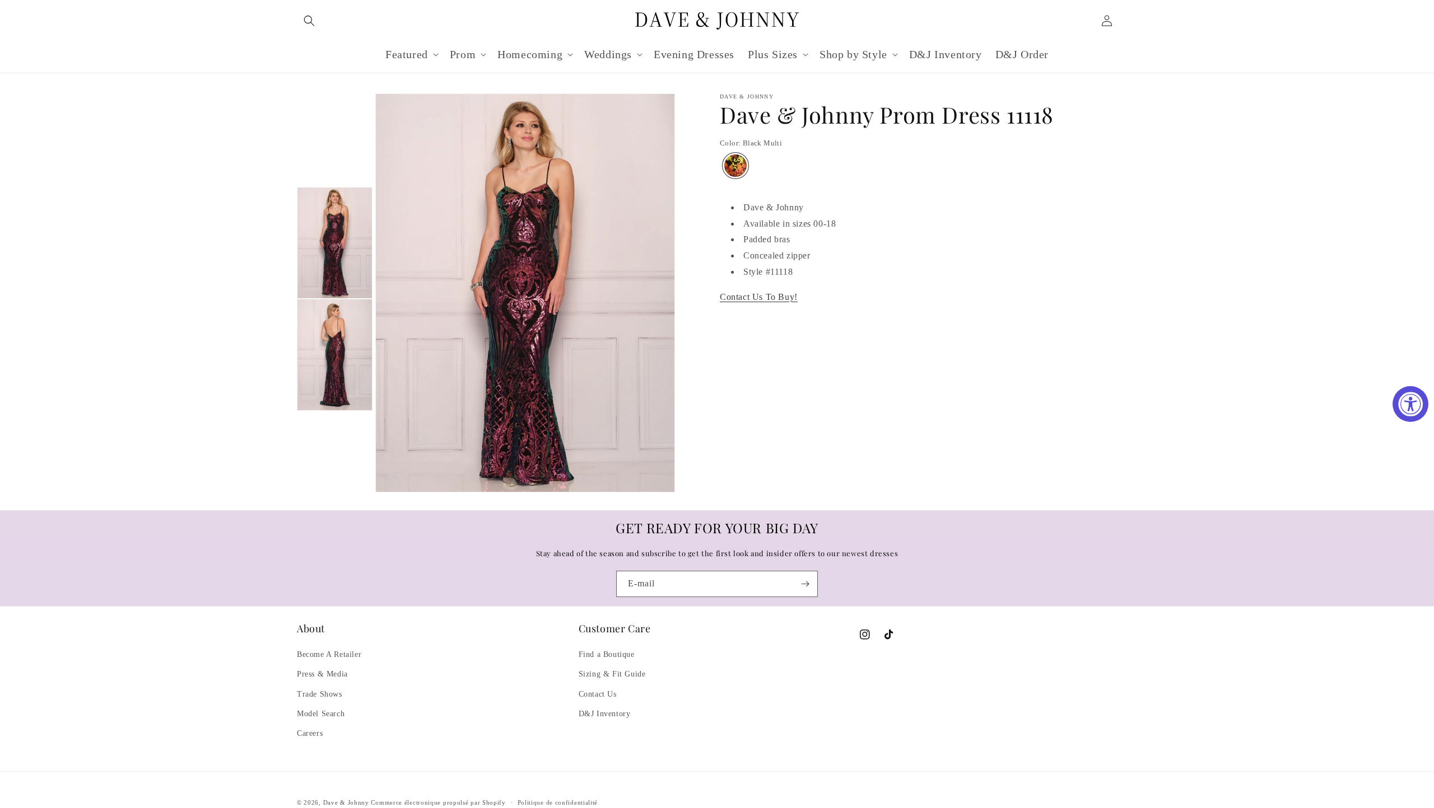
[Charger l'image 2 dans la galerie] (335, 355)
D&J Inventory (605, 714)
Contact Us (598, 694)
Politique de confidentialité (558, 802)
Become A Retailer (329, 654)
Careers (310, 733)
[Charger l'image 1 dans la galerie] (335, 243)
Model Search (320, 714)
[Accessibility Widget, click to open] (1410, 404)
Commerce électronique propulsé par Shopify (438, 802)
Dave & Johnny (346, 802)
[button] (309, 20)
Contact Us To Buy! (759, 297)
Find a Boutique (607, 654)
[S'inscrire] (805, 584)
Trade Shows (319, 694)
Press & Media (322, 674)
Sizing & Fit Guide (612, 674)
